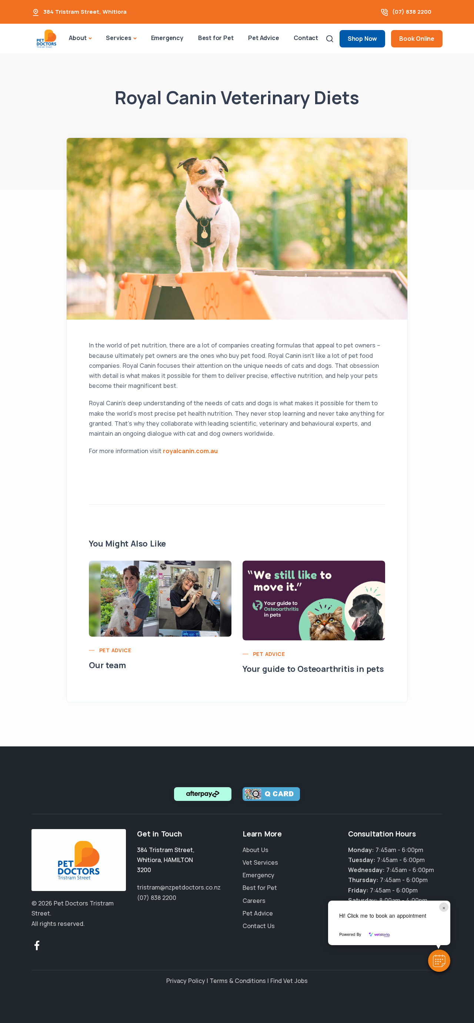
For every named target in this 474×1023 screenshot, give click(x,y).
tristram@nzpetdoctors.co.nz (179, 887)
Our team (107, 665)
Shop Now (362, 38)
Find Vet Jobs (289, 981)
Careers (254, 901)
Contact (306, 38)
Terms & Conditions (238, 981)
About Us (255, 850)
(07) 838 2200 (411, 12)
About (77, 38)
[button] (439, 961)
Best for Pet (216, 38)
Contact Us (259, 926)
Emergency (167, 38)
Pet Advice (263, 38)
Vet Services (260, 862)
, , (165, 860)
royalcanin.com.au (190, 451)
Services (118, 38)
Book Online (416, 38)
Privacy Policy (185, 981)
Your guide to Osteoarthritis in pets (313, 668)
